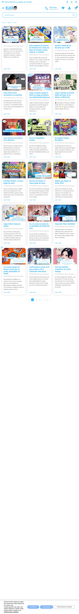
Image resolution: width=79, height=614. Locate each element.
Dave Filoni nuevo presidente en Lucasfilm (13, 93)
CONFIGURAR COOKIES (11, 612)
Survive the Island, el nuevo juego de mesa (37, 182)
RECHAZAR (46, 607)
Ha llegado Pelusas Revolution (62, 139)
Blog (9, 22)
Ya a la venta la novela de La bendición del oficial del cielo (39, 226)
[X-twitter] (72, 2)
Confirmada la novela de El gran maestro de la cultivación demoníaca (39, 269)
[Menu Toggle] (3, 8)
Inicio (3, 22)
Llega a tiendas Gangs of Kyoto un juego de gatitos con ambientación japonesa (39, 94)
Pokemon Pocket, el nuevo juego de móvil (13, 182)
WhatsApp (53, 7)
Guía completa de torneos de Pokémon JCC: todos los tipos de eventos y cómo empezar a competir (39, 48)
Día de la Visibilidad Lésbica (36, 139)
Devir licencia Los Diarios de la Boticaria (13, 139)
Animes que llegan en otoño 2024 (63, 182)
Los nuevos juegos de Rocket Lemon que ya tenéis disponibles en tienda (12, 270)
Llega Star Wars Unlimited (65, 224)
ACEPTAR (33, 607)
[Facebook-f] (67, 2)
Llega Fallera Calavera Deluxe (12, 225)
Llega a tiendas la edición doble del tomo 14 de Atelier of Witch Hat (64, 94)
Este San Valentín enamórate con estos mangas (63, 269)
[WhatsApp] (46, 8)
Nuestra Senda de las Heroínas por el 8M (63, 46)
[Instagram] (76, 2)
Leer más (7, 69)
